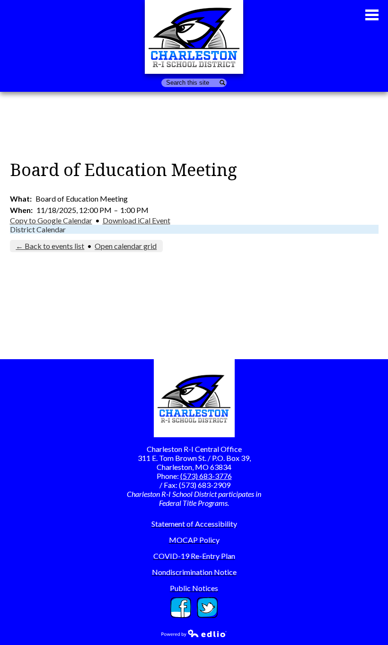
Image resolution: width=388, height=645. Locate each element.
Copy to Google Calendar (51, 220)
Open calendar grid (126, 245)
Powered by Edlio (194, 633)
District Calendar (38, 229)
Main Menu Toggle (372, 14)
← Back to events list (50, 245)
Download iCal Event (136, 220)
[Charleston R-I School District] (194, 37)
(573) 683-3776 (206, 475)
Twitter (207, 601)
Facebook (180, 601)
